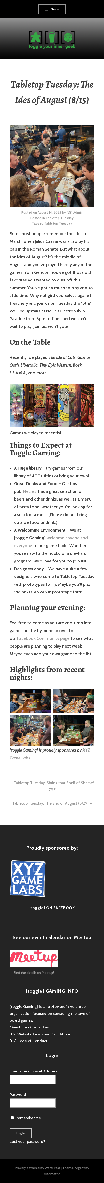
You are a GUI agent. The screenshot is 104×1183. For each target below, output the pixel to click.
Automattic (52, 1174)
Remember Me (28, 1118)
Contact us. (40, 1027)
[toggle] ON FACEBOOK (52, 907)
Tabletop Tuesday (60, 218)
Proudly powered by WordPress (37, 1168)
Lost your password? (27, 1141)
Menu (54, 9)
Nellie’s (29, 491)
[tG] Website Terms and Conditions (40, 1034)
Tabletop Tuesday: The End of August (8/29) (50, 803)
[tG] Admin (75, 212)
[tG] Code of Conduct (28, 1041)
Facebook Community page (43, 638)
